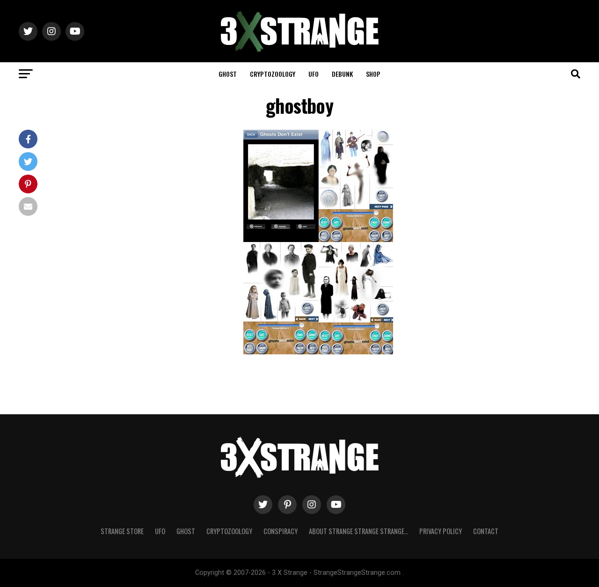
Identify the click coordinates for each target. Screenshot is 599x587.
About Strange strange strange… (358, 531)
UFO (313, 74)
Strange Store (122, 531)
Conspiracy (280, 531)
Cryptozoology (272, 74)
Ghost (228, 74)
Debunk (342, 74)
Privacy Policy (440, 531)
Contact (485, 531)
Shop (373, 74)
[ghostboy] (318, 351)
